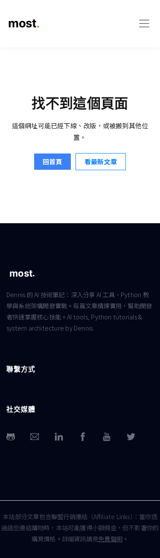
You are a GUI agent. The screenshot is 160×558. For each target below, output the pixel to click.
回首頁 (52, 161)
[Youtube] (106, 436)
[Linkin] (59, 436)
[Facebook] (83, 436)
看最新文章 (100, 161)
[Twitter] (131, 436)
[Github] (10, 436)
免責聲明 (110, 538)
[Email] (34, 436)
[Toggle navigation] (144, 23)
